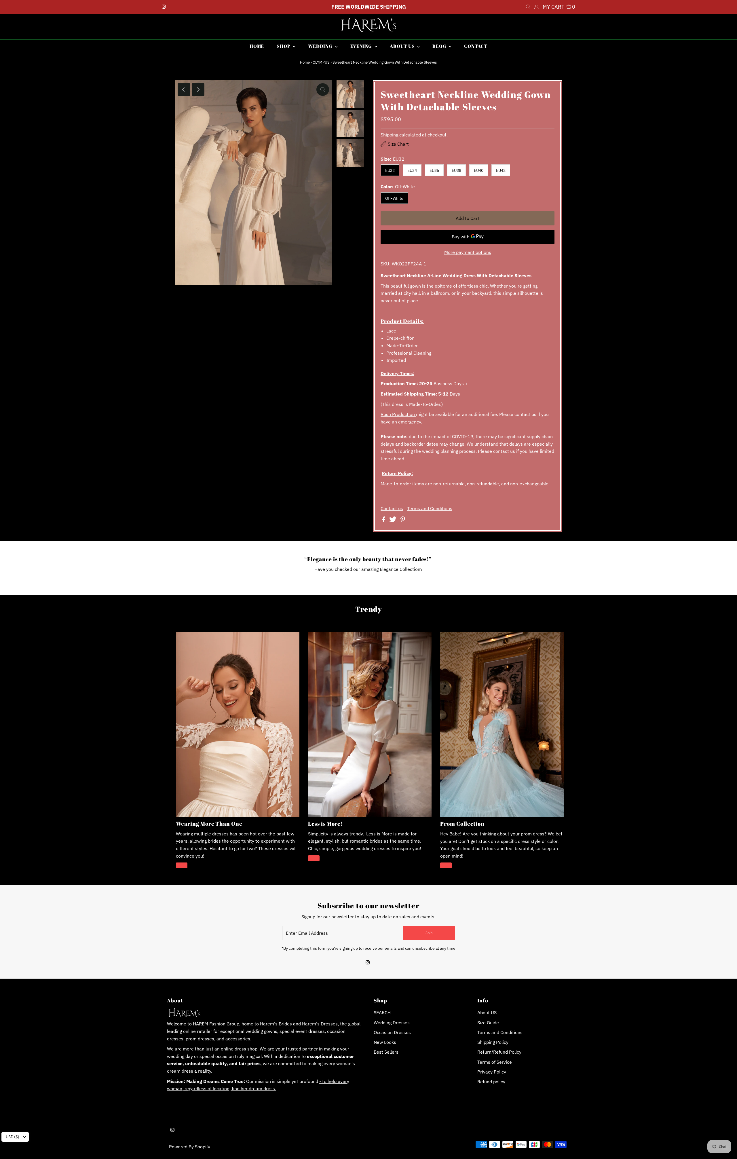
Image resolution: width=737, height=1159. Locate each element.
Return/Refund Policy (499, 1052)
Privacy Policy (491, 1072)
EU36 (434, 170)
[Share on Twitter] (393, 520)
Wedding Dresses (392, 1022)
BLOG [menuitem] (439, 46)
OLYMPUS (321, 62)
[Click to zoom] (322, 89)
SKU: (386, 264)
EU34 (412, 170)
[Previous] (184, 89)
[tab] (467, 321)
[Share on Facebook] (384, 520)
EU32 (390, 170)
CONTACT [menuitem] (475, 46)
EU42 (501, 170)
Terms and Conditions (429, 508)
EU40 (478, 170)
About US (487, 1012)
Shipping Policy (492, 1042)
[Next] (198, 89)
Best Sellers (386, 1052)
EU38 (456, 170)
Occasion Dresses (392, 1032)
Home (305, 62)
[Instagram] (163, 7)
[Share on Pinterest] (402, 520)
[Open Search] (528, 7)
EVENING (361, 46)
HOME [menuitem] (257, 46)
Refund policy (491, 1081)
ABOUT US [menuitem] (403, 46)
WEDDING (320, 46)
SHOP (284, 46)
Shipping (389, 135)
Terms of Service (494, 1062)
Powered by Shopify (189, 1147)
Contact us (392, 508)
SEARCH (382, 1012)
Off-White (394, 198)
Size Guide (488, 1022)
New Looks (385, 1042)
